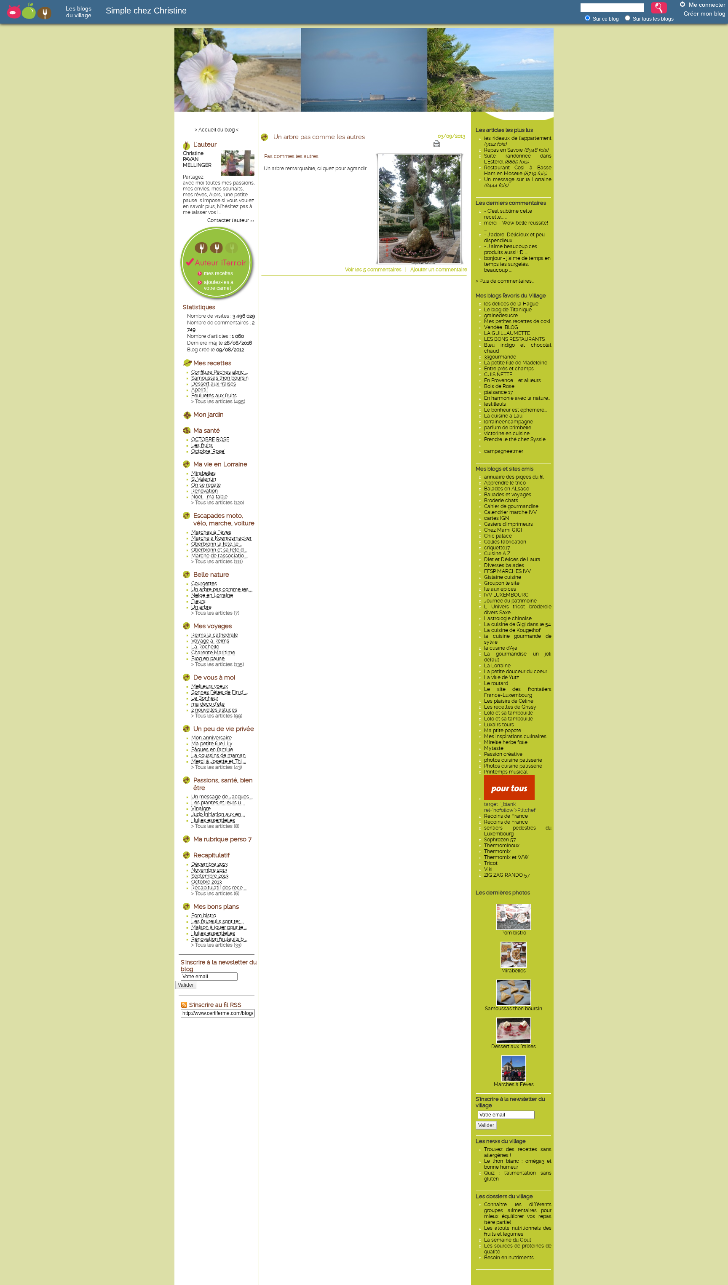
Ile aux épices (500, 589)
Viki (488, 869)
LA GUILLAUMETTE (507, 333)
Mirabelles (513, 971)
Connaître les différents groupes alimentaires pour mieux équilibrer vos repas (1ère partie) (517, 1213)
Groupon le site (501, 583)
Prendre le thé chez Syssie (515, 439)
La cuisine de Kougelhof (512, 630)
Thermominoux (501, 846)
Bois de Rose (499, 386)
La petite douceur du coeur (515, 672)
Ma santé (206, 430)
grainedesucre (501, 316)
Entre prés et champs (509, 369)
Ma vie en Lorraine (220, 464)
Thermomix (497, 851)
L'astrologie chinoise (508, 618)
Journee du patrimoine (510, 601)
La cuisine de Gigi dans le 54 (517, 624)
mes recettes (218, 273)
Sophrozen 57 (500, 840)
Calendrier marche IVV (510, 512)
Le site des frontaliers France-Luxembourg (517, 692)
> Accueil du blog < (216, 130)
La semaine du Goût (507, 1240)
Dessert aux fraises (513, 1046)
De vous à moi (214, 677)
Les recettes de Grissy (510, 707)
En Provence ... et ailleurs (512, 380)
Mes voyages (212, 626)
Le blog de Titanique (508, 310)
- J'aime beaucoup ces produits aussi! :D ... (510, 249)
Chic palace (498, 536)
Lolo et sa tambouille (508, 713)
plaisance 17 (498, 392)
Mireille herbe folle (505, 742)
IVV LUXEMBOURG (506, 595)
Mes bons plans (216, 906)
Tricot (491, 863)
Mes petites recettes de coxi (517, 321)
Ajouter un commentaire (438, 270)
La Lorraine (497, 666)
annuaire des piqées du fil (513, 477)
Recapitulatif (211, 855)
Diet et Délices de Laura (512, 559)
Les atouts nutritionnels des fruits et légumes (517, 1231)
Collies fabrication (505, 542)
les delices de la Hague (511, 304)
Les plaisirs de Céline (508, 701)
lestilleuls (495, 404)
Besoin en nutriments (509, 1258)
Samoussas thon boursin (513, 1009)
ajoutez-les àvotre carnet (218, 285)
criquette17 (497, 548)
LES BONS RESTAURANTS (514, 339)
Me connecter (707, 4)
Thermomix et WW (506, 857)
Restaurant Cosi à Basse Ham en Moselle (517, 171)
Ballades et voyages (507, 495)
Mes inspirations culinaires (515, 736)
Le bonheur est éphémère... (515, 410)
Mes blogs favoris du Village (511, 295)
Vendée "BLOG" (501, 327)
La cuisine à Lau (503, 416)
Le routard (496, 683)
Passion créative (503, 754)
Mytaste (493, 748)
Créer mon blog (704, 13)
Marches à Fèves (514, 1084)
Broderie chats (501, 500)
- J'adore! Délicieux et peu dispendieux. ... (514, 238)
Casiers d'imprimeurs (508, 524)
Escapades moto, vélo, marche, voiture (223, 519)
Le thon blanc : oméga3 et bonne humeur (517, 1164)
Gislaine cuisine (502, 577)
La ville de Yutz (501, 677)
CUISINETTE (498, 374)
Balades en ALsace (506, 489)
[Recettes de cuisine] (509, 798)
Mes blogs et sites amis (504, 469)
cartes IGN (496, 518)
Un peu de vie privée (223, 729)
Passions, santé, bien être (223, 784)
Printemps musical (505, 772)
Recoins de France (506, 816)
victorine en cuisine (507, 433)
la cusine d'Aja (500, 648)
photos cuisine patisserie (513, 760)
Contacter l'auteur (228, 220)
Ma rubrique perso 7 (222, 839)
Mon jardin (208, 414)
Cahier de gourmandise (511, 506)
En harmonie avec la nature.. (517, 398)
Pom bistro (513, 933)
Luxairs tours (499, 725)
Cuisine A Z (497, 554)
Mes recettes (212, 363)
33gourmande (500, 357)
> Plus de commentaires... (505, 281)
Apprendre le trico (505, 483)
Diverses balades (504, 565)
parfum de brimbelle (507, 428)
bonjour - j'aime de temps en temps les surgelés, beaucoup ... (517, 264)
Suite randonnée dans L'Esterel (517, 159)
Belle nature (211, 574)
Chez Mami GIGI (503, 530)
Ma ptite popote (502, 731)
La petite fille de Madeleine (515, 363)
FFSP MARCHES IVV (507, 571)
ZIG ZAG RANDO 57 (507, 875)
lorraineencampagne (508, 422)
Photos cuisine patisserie (513, 766)
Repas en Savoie (516, 150)
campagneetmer (503, 451)
